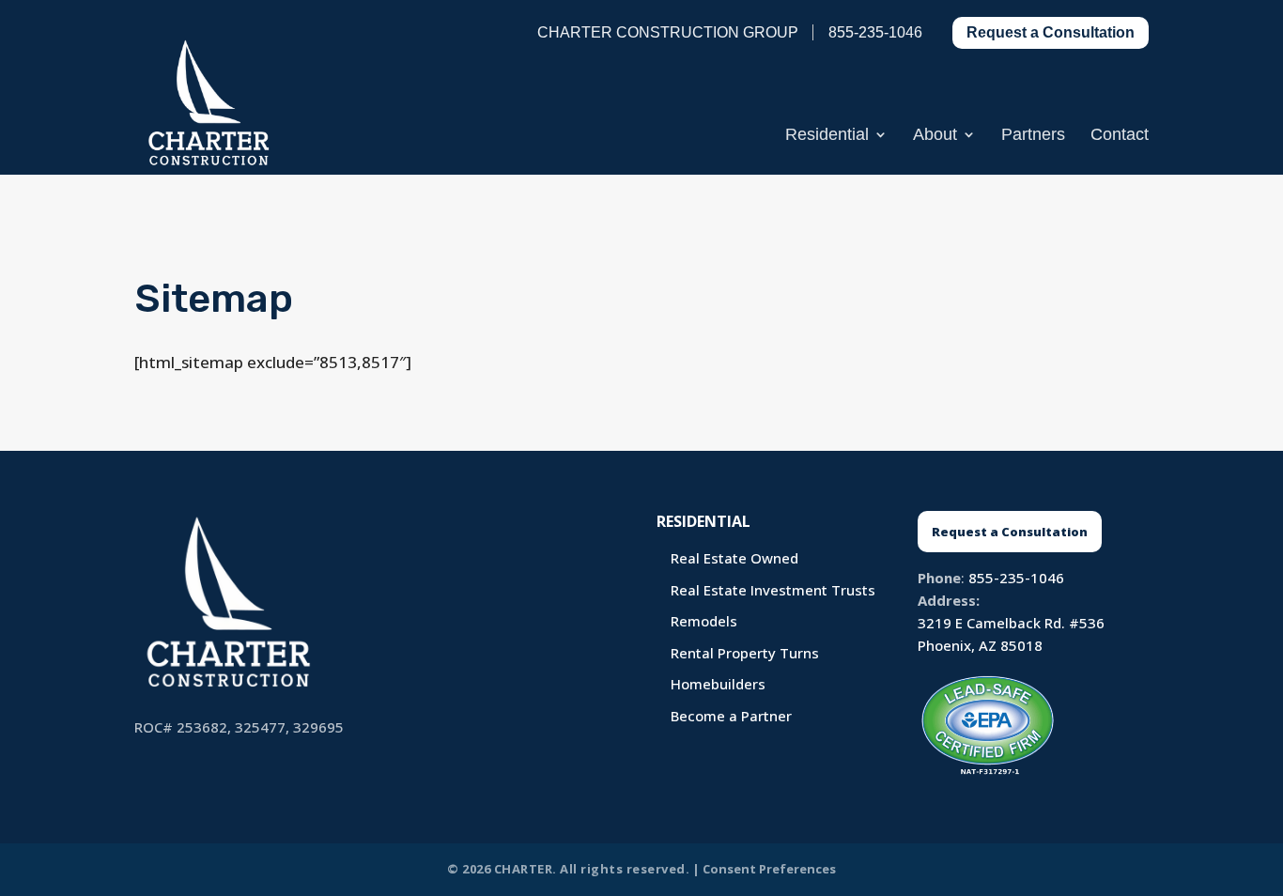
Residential (827, 136)
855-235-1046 (1016, 577)
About (935, 136)
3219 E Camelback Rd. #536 (1011, 622)
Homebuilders (718, 683)
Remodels (704, 620)
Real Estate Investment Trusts (773, 589)
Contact (1119, 136)
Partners (1033, 136)
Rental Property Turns (745, 652)
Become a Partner (731, 715)
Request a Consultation (1050, 32)
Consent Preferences (769, 868)
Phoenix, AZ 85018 (980, 645)
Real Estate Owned (734, 557)
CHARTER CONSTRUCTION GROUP (667, 32)
